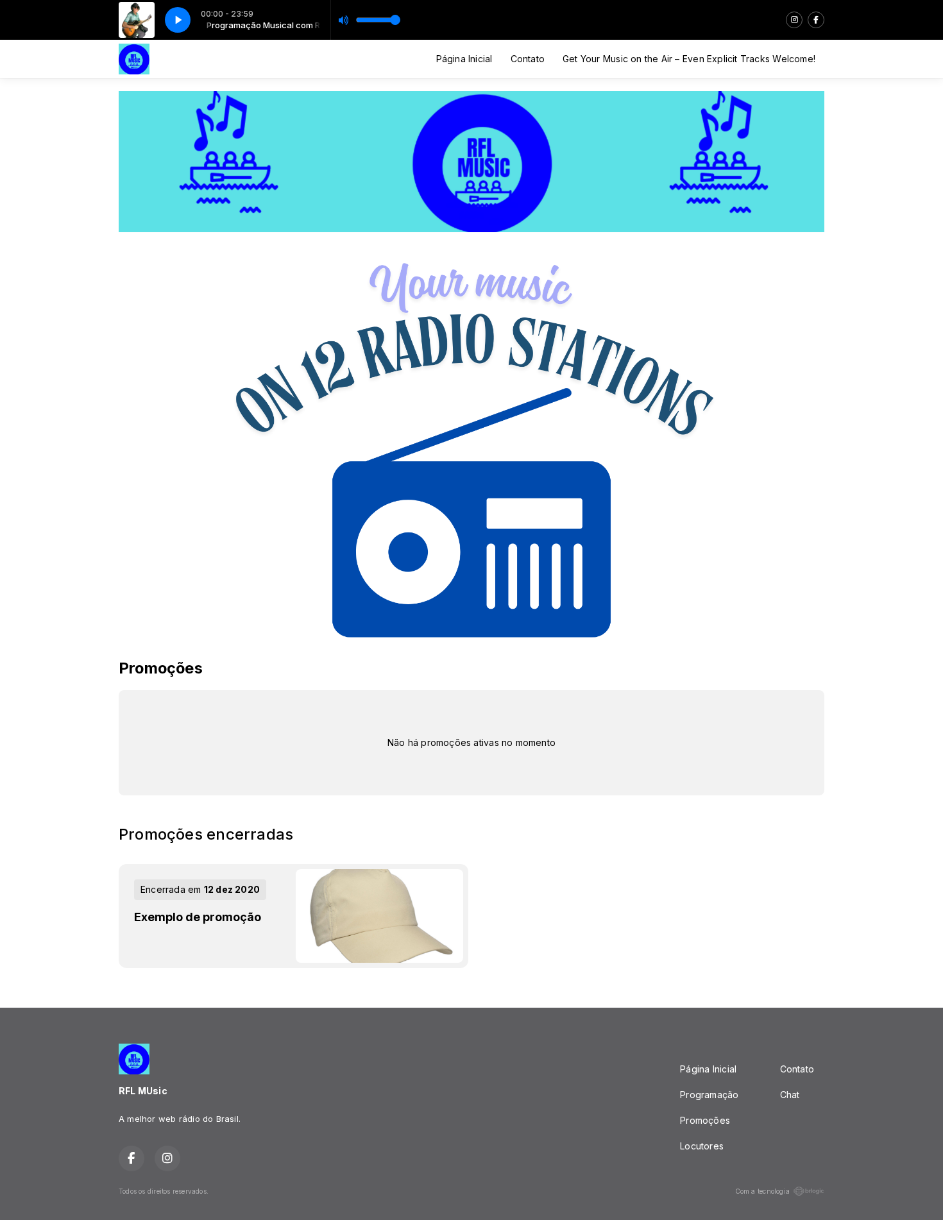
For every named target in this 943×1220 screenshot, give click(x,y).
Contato (528, 58)
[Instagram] (794, 20)
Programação (709, 1094)
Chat (790, 1094)
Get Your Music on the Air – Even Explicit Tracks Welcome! (689, 58)
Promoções (705, 1120)
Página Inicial (464, 58)
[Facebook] (816, 20)
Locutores (702, 1145)
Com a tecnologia (762, 1191)
